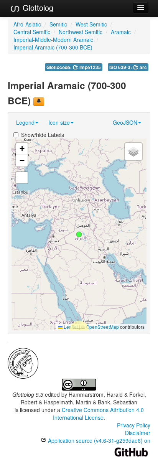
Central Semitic (31, 32)
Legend (25, 122)
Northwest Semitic (80, 32)
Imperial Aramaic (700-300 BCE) (52, 47)
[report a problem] (38, 101)
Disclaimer (137, 433)
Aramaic (121, 32)
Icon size (59, 122)
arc (142, 67)
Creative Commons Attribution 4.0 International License (98, 413)
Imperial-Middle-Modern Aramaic (53, 39)
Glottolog (36, 7)
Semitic (58, 24)
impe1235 (89, 67)
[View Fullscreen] (22, 177)
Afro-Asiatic (27, 24)
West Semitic (91, 24)
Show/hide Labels (42, 134)
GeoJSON (125, 122)
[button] (79, 234)
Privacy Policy (133, 425)
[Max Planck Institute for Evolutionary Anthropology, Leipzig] (23, 362)
